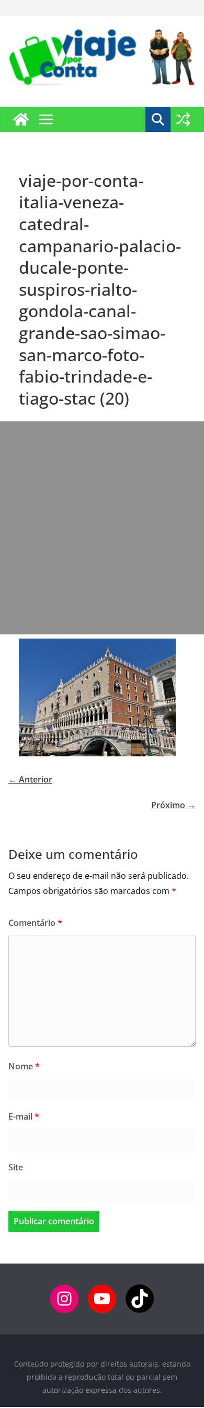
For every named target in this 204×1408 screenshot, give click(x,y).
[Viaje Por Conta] (20, 119)
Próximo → (173, 805)
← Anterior (30, 779)
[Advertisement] (102, 527)
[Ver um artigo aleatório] (183, 119)
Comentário (35, 923)
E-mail (23, 1116)
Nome (24, 1066)
